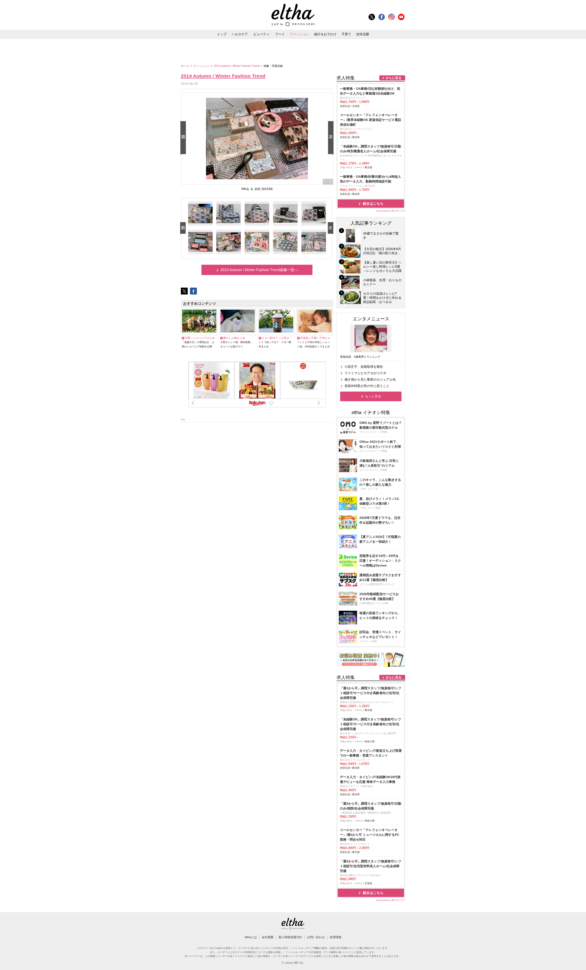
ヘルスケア (240, 34)
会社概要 (268, 937)
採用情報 (336, 937)
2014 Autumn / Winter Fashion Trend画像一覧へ (259, 270)
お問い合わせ (316, 937)
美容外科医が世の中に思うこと (367, 386)
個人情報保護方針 (290, 937)
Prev (184, 138)
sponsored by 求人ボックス (390, 211)
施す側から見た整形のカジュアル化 (370, 379)
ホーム (185, 66)
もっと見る (373, 396)
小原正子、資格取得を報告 (364, 366)
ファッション (299, 34)
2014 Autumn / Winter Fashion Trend (237, 66)
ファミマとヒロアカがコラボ (365, 373)
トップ (222, 34)
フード (280, 34)
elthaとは (250, 937)
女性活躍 (362, 34)
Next (331, 138)
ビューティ (261, 34)
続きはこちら (373, 203)
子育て (346, 34)
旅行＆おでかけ (325, 34)
